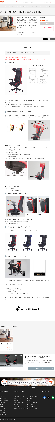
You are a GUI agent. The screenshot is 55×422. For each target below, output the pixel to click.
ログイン (52, 2)
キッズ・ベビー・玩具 (31, 400)
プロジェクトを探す (3, 398)
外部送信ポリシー (3, 410)
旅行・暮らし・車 (17, 404)
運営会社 (1, 404)
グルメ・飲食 (29, 398)
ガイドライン (2, 408)
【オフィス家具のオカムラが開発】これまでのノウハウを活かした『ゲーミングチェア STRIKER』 (39, 357)
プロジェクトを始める (24, 2)
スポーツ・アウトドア (31, 406)
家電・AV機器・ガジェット (19, 396)
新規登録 (47, 2)
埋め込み (52, 39)
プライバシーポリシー (4, 414)
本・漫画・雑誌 (30, 404)
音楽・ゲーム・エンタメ (18, 406)
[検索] (17, 2)
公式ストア (33, 2)
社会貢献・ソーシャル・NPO (19, 408)
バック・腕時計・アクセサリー (32, 396)
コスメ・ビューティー (18, 400)
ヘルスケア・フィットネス (32, 408)
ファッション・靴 (17, 398)
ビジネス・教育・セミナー (19, 402)
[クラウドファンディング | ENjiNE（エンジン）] (2, 1)
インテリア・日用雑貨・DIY (32, 402)
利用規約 (1, 406)
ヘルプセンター (3, 412)
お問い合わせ (2, 402)
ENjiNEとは (2, 396)
